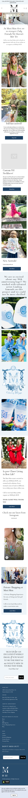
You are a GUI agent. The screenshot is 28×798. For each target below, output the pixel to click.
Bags (3, 721)
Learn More (12, 506)
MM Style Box (5, 722)
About (3, 733)
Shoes (3, 719)
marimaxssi (8, 779)
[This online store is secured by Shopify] (6, 783)
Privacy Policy (5, 741)
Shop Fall (14, 138)
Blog (3, 726)
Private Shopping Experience (8, 724)
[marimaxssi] (14, 8)
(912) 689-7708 (14, 40)
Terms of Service (6, 739)
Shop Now (11, 189)
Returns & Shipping (6, 737)
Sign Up (21, 677)
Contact (4, 735)
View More (12, 268)
